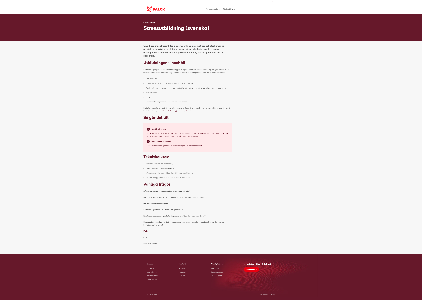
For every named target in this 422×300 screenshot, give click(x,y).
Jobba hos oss (152, 279)
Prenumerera (251, 269)
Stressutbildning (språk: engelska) (176, 111)
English (273, 2)
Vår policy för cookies (267, 294)
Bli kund (182, 275)
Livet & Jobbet (152, 272)
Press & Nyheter (152, 275)
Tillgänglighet (216, 275)
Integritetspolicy (217, 272)
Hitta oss (182, 272)
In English (215, 268)
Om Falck (150, 268)
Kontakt (182, 268)
